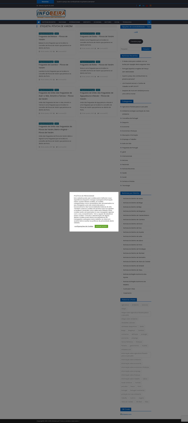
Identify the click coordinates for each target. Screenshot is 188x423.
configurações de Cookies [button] (83, 226)
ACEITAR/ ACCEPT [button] (101, 226)
